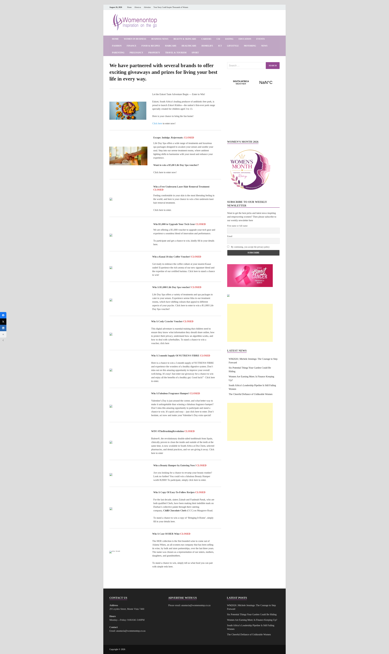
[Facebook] (265, 7)
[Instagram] (278, 7)
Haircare (170, 46)
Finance (131, 46)
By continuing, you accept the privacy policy (250, 247)
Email (229, 236)
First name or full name (237, 226)
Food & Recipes (150, 46)
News (264, 46)
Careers (206, 39)
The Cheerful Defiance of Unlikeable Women (250, 394)
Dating (229, 39)
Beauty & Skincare (185, 39)
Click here (157, 123)
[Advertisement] (250, 323)
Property (154, 52)
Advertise (147, 7)
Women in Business (135, 39)
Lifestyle (233, 46)
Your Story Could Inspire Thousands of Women (170, 7)
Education (245, 39)
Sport (195, 52)
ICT (220, 46)
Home (129, 7)
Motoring (250, 46)
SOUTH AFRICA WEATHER (253, 82)
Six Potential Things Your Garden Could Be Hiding (252, 614)
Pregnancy (136, 52)
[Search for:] (253, 65)
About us (137, 7)
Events (260, 39)
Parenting (118, 52)
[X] (273, 7)
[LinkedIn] (269, 7)
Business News (159, 39)
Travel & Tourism (175, 52)
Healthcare (189, 46)
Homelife (207, 46)
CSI (218, 39)
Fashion (117, 46)
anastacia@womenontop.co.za (130, 631)
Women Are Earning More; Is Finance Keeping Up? (252, 620)
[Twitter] (3, 321)
